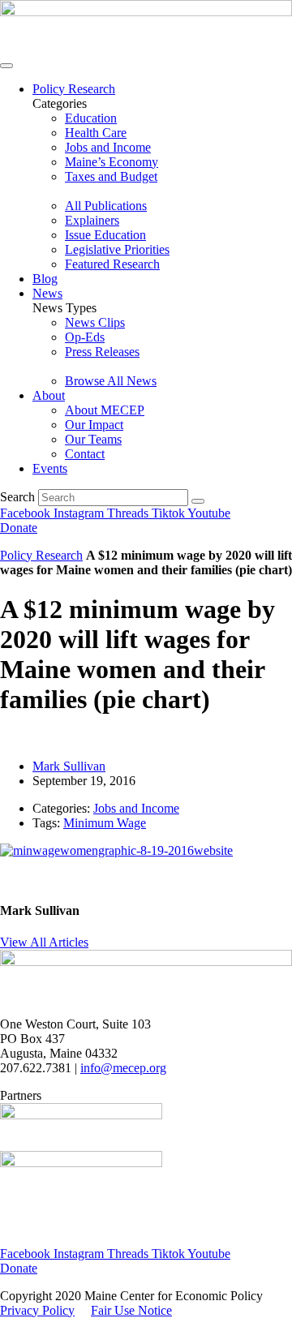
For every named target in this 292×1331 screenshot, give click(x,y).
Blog (45, 279)
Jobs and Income (136, 808)
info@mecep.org (123, 1068)
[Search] (197, 501)
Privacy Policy (37, 1310)
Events (49, 468)
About (48, 395)
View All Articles (44, 942)
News (47, 293)
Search (17, 497)
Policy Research (73, 89)
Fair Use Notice (131, 1310)
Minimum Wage (104, 823)
